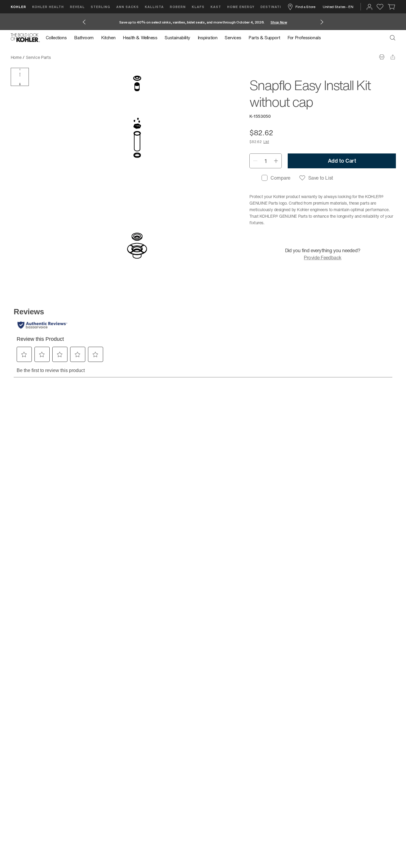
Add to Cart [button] (342, 160)
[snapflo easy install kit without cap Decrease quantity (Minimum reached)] (255, 161)
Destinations (274, 6)
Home (16, 57)
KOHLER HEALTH (48, 6)
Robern (178, 6)
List (266, 141)
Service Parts (38, 57)
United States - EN (338, 7)
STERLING (100, 6)
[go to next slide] (322, 22)
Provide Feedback (322, 257)
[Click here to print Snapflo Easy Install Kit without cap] (381, 56)
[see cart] (391, 6)
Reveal (77, 6)
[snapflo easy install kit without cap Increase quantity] (275, 161)
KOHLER (18, 6)
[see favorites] (380, 6)
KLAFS (198, 6)
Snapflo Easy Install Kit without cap (88, 57)
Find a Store (305, 7)
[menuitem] (58, 37)
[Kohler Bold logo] (25, 37)
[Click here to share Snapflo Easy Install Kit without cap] (392, 56)
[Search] (392, 37)
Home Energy (240, 6)
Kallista (154, 6)
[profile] (369, 6)
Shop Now (278, 22)
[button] (20, 77)
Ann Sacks (127, 6)
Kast (215, 6)
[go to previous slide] (84, 22)
